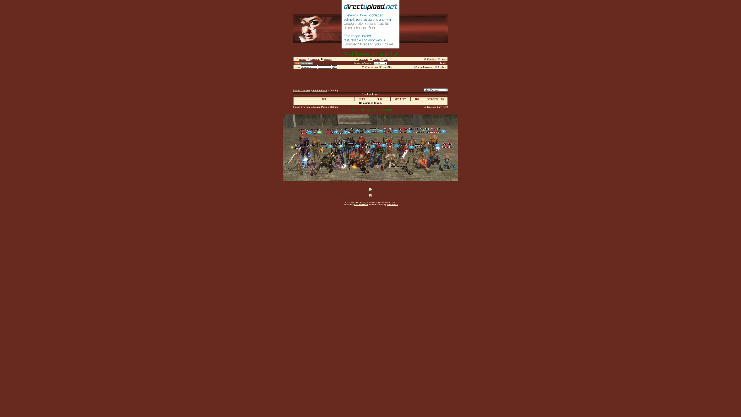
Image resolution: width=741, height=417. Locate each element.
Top (386, 59)
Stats (444, 59)
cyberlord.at (392, 204)
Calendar (315, 59)
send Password (425, 67)
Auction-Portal (319, 90)
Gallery (328, 59)
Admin (443, 63)
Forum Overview (301, 90)
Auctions (363, 59)
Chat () (369, 67)
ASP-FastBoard (361, 204)
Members (431, 59)
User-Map (387, 67)
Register (442, 67)
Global (376, 59)
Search (302, 59)
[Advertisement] (370, 78)
